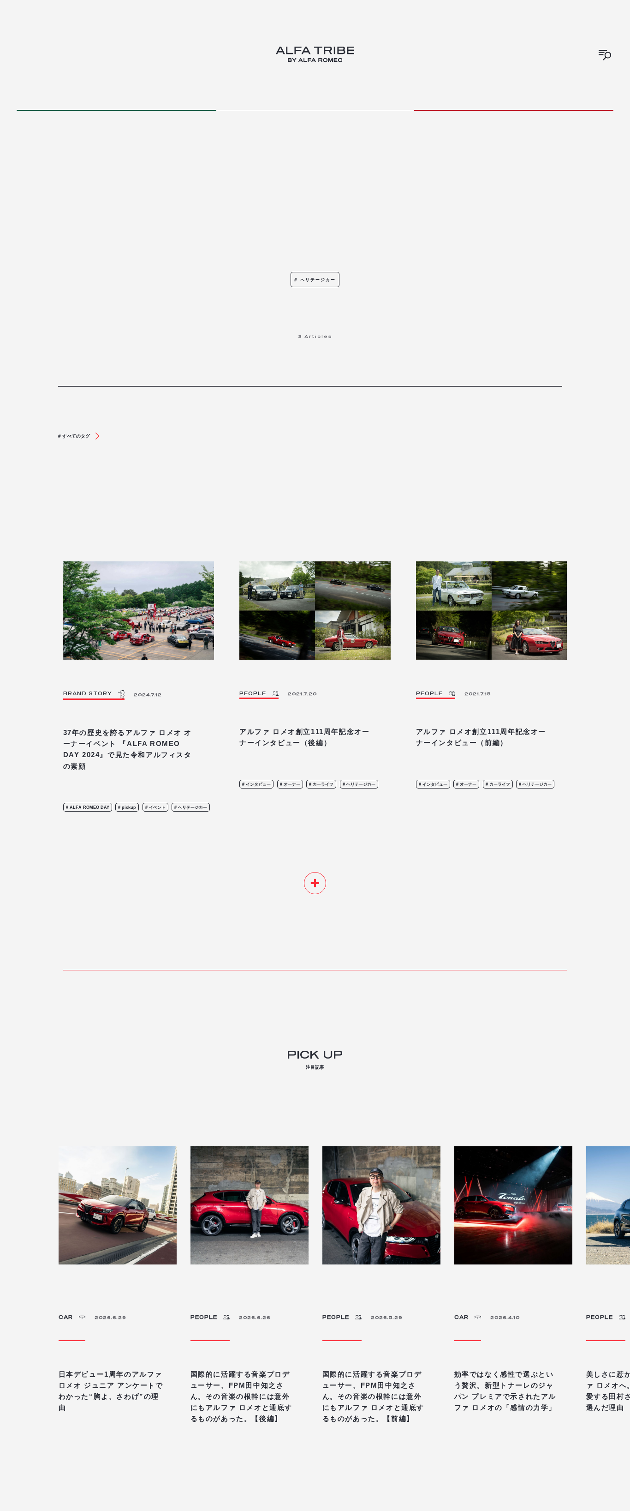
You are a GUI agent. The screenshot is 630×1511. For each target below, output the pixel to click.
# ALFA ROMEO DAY (87, 807)
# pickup (127, 807)
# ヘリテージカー (190, 807)
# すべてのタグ (74, 436)
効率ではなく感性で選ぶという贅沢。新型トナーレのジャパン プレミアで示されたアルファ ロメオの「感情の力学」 (505, 1391)
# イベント (155, 807)
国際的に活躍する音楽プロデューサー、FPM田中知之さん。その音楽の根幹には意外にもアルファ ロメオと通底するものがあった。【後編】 (241, 1396)
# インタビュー (256, 784)
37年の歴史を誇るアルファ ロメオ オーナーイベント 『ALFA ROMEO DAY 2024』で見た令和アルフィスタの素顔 (127, 749)
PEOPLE (203, 1317)
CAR (66, 1317)
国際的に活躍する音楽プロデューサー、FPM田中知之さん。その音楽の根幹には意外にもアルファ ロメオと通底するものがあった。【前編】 (373, 1396)
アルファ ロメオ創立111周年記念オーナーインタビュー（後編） (304, 737)
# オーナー (290, 784)
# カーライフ (321, 784)
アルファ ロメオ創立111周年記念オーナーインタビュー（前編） (481, 737)
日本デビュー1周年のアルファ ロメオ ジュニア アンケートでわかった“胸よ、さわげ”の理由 (111, 1391)
